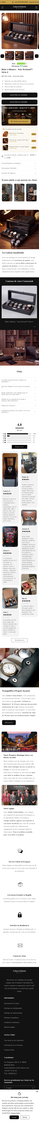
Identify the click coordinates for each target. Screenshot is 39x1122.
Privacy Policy (15, 1113)
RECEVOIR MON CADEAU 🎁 (19, 580)
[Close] (37, 1091)
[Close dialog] (35, 539)
